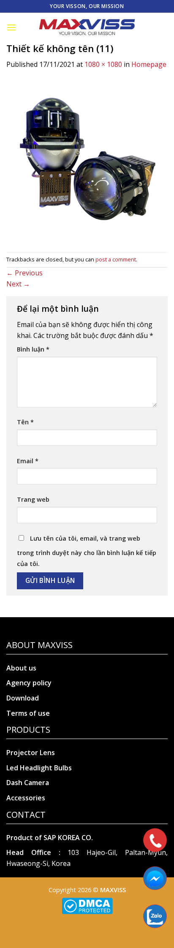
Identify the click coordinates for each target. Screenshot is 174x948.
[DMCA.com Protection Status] (87, 905)
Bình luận (33, 349)
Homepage (148, 64)
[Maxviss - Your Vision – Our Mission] (87, 27)
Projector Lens (30, 752)
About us (21, 668)
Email (27, 461)
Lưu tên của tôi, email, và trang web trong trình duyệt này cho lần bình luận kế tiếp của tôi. (86, 551)
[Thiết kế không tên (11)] (87, 160)
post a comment (115, 259)
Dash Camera (27, 782)
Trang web (33, 499)
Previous (24, 273)
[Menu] (11, 27)
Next (18, 284)
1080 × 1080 (103, 64)
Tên (25, 422)
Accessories (25, 797)
